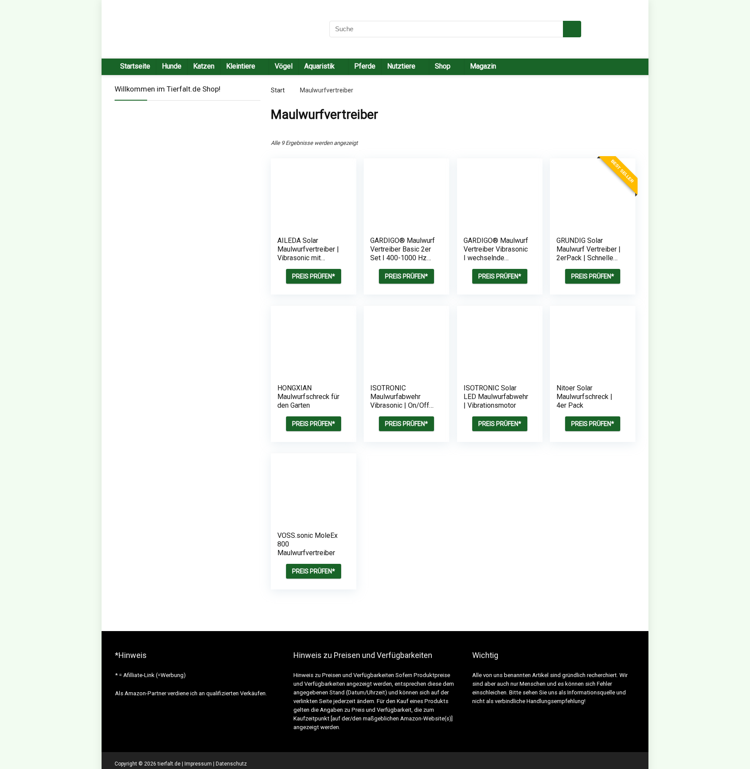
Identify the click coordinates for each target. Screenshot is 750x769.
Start (278, 90)
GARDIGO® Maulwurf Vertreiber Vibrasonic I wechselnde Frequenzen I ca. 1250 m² (496, 257)
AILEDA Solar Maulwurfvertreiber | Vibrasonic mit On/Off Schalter (308, 253)
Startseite (135, 66)
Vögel (284, 66)
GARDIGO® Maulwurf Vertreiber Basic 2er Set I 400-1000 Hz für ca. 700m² (402, 253)
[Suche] (572, 29)
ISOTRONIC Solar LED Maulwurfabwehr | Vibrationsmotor (496, 396)
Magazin (483, 66)
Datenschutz (231, 764)
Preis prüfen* (313, 276)
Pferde (364, 66)
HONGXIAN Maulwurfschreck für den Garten (308, 396)
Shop (443, 66)
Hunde (171, 66)
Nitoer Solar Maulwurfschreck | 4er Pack (584, 396)
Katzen (203, 66)
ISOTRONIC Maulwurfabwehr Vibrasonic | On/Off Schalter (399, 401)
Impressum (198, 764)
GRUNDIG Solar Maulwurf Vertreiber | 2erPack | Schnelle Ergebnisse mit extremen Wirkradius (588, 257)
